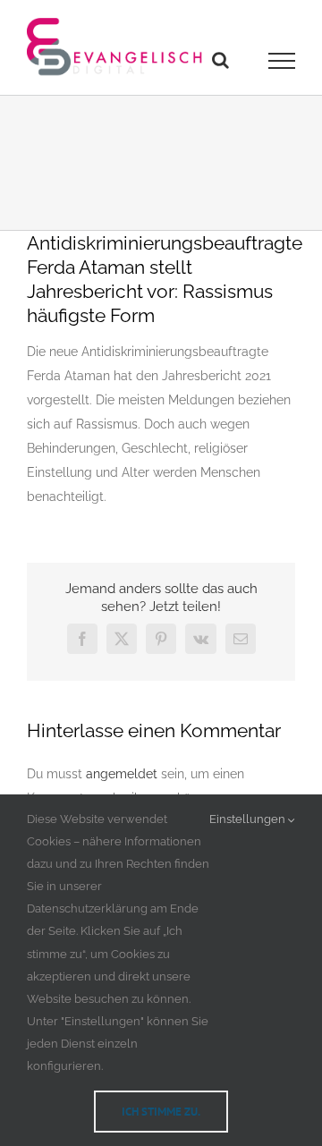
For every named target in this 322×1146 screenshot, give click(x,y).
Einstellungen (248, 819)
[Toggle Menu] (282, 61)
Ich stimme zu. (161, 1111)
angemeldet (121, 774)
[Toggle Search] (220, 60)
